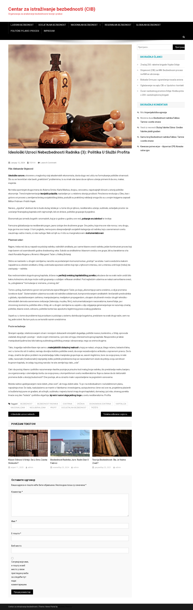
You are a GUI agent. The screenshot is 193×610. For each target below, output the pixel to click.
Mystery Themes (65, 607)
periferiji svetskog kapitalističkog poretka (77, 275)
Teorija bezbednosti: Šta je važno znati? (109, 461)
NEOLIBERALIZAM (38, 407)
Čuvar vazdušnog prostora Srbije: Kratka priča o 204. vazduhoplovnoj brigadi (162, 93)
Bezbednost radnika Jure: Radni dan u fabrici (69, 461)
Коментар (17, 492)
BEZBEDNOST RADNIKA (47, 404)
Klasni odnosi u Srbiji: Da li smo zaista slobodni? (27, 461)
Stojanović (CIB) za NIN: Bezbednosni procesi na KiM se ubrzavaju (161, 72)
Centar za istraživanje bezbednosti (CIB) (51, 9)
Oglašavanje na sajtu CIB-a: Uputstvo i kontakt (162, 85)
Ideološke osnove (16, 175)
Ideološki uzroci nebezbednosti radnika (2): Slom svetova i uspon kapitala (25, 414)
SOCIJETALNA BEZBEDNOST (52, 25)
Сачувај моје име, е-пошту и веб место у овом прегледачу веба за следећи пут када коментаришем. (20, 573)
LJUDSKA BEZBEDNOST (22, 25)
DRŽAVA (81, 404)
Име (14, 521)
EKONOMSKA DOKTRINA (100, 404)
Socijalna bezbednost (19, 158)
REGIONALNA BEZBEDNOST (118, 25)
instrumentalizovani (95, 233)
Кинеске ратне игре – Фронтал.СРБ (158, 146)
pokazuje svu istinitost (92, 218)
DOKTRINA (67, 404)
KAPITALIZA (121, 404)
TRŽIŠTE (94, 407)
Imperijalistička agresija (156, 112)
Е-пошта (16, 533)
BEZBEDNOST (26, 404)
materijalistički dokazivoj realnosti (63, 347)
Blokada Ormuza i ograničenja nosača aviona (161, 80)
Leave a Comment (48, 163)
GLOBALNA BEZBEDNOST (148, 25)
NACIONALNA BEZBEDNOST (84, 25)
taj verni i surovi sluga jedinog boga (65, 395)
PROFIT (53, 407)
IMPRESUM (49, 31)
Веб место (16, 546)
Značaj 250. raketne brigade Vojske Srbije (160, 64)
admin (32, 162)
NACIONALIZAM (18, 407)
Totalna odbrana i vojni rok (115, 414)
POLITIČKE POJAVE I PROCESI (25, 31)
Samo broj (145, 137)
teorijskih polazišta (48, 193)
